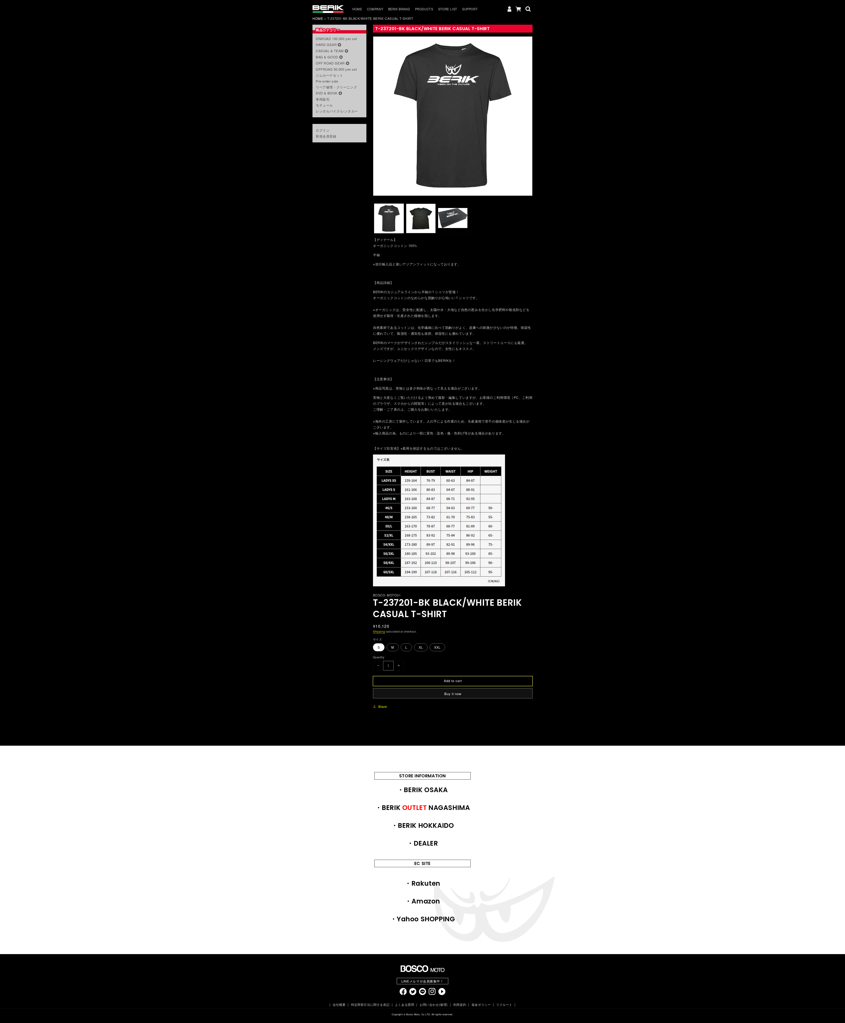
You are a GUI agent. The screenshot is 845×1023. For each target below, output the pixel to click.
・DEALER (422, 843)
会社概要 (339, 1004)
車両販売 (322, 99)
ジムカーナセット (329, 75)
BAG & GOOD (327, 57)
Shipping (379, 631)
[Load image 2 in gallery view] (421, 218)
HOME (317, 18)
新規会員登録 (326, 136)
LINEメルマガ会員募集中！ (422, 981)
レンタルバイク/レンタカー (337, 111)
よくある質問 (404, 1004)
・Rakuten (422, 883)
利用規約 (459, 1004)
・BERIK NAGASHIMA (422, 807)
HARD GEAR (326, 44)
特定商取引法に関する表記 (370, 1004)
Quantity (378, 657)
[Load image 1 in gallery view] (389, 218)
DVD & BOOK (327, 93)
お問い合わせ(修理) (434, 1004)
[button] (528, 9)
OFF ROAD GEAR (330, 63)
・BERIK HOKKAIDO (422, 825)
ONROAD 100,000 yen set (336, 38)
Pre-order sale (327, 81)
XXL (437, 647)
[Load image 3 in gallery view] (453, 218)
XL (421, 647)
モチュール (324, 105)
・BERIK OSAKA (422, 790)
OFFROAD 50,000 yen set (336, 69)
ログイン (322, 130)
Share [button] (382, 706)
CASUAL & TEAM (330, 50)
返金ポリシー (481, 1004)
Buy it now (452, 693)
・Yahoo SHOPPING (422, 919)
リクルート (504, 1004)
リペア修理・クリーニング (336, 87)
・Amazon (422, 901)
